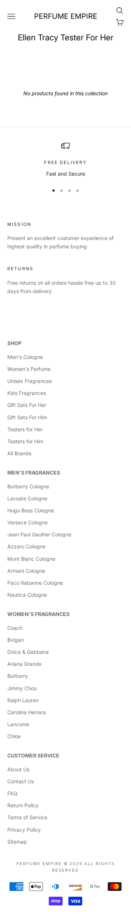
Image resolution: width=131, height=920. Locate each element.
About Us (18, 769)
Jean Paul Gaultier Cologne (39, 534)
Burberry (17, 676)
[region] (65, 159)
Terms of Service (27, 817)
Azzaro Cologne (26, 546)
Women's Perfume (29, 369)
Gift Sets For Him (27, 417)
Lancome (18, 724)
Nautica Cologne (27, 595)
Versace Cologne (27, 522)
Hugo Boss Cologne (30, 510)
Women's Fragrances (38, 614)
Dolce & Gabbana (28, 652)
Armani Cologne (26, 571)
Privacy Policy (24, 830)
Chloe (14, 736)
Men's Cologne (25, 357)
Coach (15, 628)
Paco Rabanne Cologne (35, 583)
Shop (14, 343)
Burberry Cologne (28, 486)
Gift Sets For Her (26, 405)
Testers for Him (25, 441)
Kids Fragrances (26, 393)
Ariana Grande (24, 664)
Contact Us (20, 781)
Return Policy (23, 805)
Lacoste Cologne (27, 498)
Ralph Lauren (23, 700)
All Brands (19, 453)
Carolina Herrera (26, 712)
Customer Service (33, 755)
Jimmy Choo (22, 688)
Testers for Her (25, 429)
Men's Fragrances (33, 472)
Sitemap (17, 842)
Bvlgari (15, 640)
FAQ (12, 793)
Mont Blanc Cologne (31, 559)
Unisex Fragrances (29, 381)
